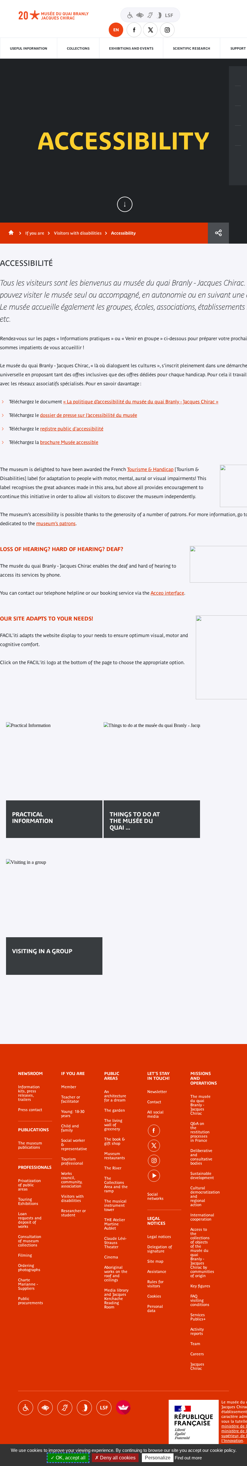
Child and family (70, 1128)
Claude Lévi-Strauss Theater (115, 1243)
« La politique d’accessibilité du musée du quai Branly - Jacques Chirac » (140, 401)
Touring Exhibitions (28, 1201)
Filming (25, 1255)
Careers (197, 1354)
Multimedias (238, 136)
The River (112, 1168)
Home (10, 233)
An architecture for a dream (115, 1096)
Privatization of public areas (29, 1185)
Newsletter (157, 1092)
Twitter (150, 29)
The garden (114, 1110)
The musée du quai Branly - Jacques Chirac (200, 1105)
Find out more (188, 1457)
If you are (34, 233)
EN (116, 29)
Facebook (134, 29)
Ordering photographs (29, 1268)
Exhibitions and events (131, 48)
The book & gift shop (114, 1141)
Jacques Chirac (197, 1366)
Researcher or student (73, 1213)
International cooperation (200, 1217)
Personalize (157, 1457)
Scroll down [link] (125, 204)
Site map (155, 1261)
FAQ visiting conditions (199, 1300)
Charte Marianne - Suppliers (28, 1284)
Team (195, 1344)
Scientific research (191, 48)
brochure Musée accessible (69, 442)
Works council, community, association (71, 1180)
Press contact (30, 1110)
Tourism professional (72, 1161)
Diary (238, 116)
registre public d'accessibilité (71, 428)
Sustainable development (200, 1176)
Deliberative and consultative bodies (200, 1157)
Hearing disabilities (64, 1407)
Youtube (154, 1175)
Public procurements (30, 1301)
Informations (238, 96)
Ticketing (238, 76)
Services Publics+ (197, 1317)
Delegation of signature (159, 1249)
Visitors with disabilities (150, 15)
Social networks (155, 1196)
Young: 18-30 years (72, 1114)
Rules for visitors (155, 1284)
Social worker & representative (73, 1144)
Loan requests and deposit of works (30, 1220)
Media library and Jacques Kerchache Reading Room (116, 1298)
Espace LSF (103, 1407)
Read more (32, 969)
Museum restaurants (114, 1156)
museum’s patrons (56, 523)
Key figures (200, 1286)
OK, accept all (70, 1457)
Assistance (156, 1272)
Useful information (28, 48)
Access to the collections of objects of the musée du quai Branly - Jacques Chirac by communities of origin (200, 1252)
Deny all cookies (117, 1457)
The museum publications (30, 1145)
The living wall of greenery (113, 1125)
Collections (78, 48)
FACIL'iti (123, 1407)
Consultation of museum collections (29, 1241)
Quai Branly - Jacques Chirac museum (60, 15)
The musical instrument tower (115, 1205)
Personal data (155, 1308)
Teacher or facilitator (70, 1099)
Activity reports (197, 1331)
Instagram (167, 29)
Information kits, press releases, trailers (29, 1093)
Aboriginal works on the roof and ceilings (115, 1273)
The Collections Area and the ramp (116, 1184)
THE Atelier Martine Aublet (114, 1224)
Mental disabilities (84, 1407)
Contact (154, 1102)
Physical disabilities (25, 1407)
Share (218, 233)
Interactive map (238, 155)
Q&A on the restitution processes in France (200, 1132)
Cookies (154, 1296)
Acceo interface (167, 593)
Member (68, 1087)
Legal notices (159, 1237)
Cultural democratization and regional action (200, 1196)
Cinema (111, 1257)
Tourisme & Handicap (150, 469)
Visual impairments (45, 1407)
